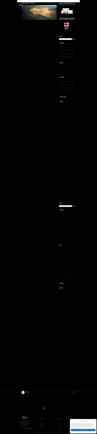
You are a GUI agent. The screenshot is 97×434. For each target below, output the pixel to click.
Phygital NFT (62, 236)
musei (61, 272)
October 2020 (62, 158)
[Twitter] (25, 431)
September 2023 (62, 106)
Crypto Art (61, 222)
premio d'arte (69, 275)
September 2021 (62, 141)
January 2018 (62, 197)
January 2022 (62, 135)
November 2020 (62, 156)
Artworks (61, 221)
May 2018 (61, 191)
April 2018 (61, 192)
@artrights (27, 391)
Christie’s (62, 264)
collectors (66, 264)
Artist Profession (68, 254)
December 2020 (62, 155)
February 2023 (62, 115)
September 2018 (62, 186)
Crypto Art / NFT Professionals (65, 224)
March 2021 (62, 150)
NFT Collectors (62, 234)
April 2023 (61, 112)
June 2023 (61, 109)
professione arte (64, 277)
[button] (94, 420)
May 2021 (61, 147)
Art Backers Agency (63, 212)
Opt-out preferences (77, 432)
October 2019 (62, 173)
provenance (71, 277)
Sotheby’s (69, 279)
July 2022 (61, 126)
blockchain (62, 260)
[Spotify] (26, 1)
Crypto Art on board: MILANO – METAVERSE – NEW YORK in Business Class (67, 52)
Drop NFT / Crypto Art (63, 230)
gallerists (73, 270)
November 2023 (62, 105)
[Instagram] (21, 1)
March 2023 (62, 114)
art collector (62, 251)
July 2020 (61, 162)
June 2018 (61, 189)
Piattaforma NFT (69, 274)
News (64, 272)
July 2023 (61, 108)
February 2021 (62, 152)
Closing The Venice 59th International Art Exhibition (66, 45)
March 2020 (62, 168)
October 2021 (62, 139)
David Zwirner (61, 267)
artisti (64, 254)
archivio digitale (62, 249)
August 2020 (62, 161)
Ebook (61, 231)
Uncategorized (62, 241)
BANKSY (65, 259)
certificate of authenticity (68, 260)
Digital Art (65, 267)
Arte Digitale (71, 252)
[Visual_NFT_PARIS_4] (39, 19)
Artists (61, 219)
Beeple (68, 259)
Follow (74, 392)
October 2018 (62, 185)
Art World (61, 218)
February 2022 (62, 133)
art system (61, 259)
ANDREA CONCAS (65, 247)
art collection (68, 249)
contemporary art (62, 265)
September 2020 (62, 159)
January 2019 (62, 182)
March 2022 (62, 132)
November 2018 (62, 183)
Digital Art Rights (63, 269)
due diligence (62, 270)
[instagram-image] (26, 399)
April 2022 (61, 130)
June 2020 (61, 164)
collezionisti (71, 264)
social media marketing (63, 279)
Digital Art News (62, 225)
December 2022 (62, 118)
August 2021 (62, 329)
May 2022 (61, 129)
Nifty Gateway (62, 274)
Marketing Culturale (63, 233)
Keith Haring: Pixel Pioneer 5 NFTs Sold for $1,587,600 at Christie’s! (66, 55)
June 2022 (61, 127)
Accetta (83, 430)
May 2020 (61, 165)
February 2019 (62, 180)
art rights (63, 257)
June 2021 (61, 146)
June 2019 (61, 176)
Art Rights (61, 215)
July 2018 (61, 188)
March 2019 (62, 179)
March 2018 (62, 194)
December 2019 (62, 171)
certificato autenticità (65, 262)
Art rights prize (70, 257)
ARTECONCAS (67, 251)
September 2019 (62, 174)
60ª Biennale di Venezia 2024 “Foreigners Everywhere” (66, 49)
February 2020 (62, 170)
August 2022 (62, 124)
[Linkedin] (24, 1)
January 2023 (62, 117)
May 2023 (61, 111)
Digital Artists (62, 227)
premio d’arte (62, 275)
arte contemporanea (64, 252)
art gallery (61, 254)
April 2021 (61, 149)
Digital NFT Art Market (63, 228)
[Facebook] (19, 1)
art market (62, 255)
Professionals (62, 239)
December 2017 (62, 199)
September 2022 (62, 123)
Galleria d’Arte (68, 270)
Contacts (90, 432)
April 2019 (61, 177)
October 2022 (62, 121)
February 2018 (62, 382)
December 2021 (62, 136)
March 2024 (62, 103)
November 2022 (62, 120)
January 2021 (62, 153)
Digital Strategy (70, 269)
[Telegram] (29, 428)
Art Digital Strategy (63, 213)
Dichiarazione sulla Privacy (85, 432)
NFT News (67, 272)
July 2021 (61, 144)
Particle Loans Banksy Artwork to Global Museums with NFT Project (66, 58)
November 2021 (62, 138)
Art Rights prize (62, 216)
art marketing (68, 255)
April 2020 (61, 167)
